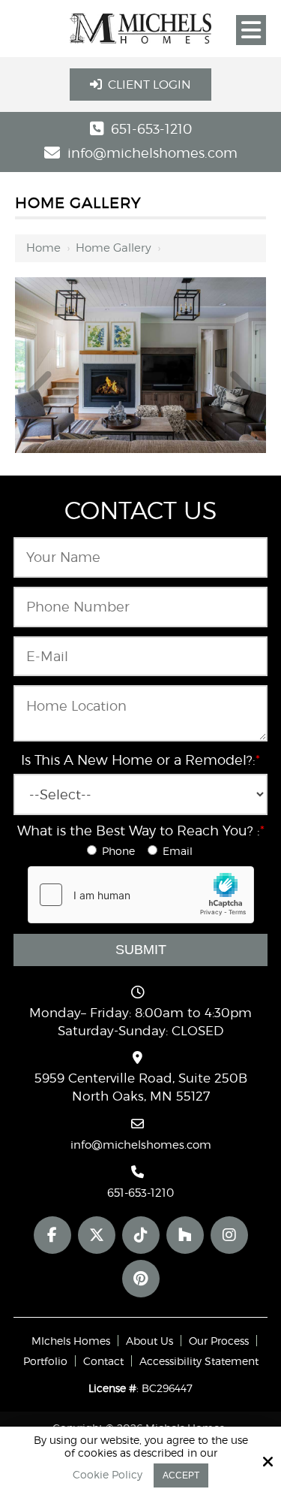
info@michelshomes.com (152, 153)
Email (179, 850)
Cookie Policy (107, 1475)
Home (43, 248)
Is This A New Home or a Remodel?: (140, 760)
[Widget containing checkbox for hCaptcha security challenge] (141, 894)
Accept (181, 1475)
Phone (121, 850)
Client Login (149, 84)
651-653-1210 (151, 129)
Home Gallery (113, 248)
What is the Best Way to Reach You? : (141, 830)
